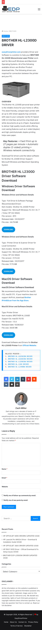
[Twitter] (11, 379)
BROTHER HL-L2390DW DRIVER (19, 367)
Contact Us (22, 622)
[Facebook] (6, 379)
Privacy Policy (33, 622)
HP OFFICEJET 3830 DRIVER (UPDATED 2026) (20, 546)
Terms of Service (16, 626)
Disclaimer (28, 626)
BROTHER (12, 31)
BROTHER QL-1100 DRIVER (18, 364)
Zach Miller (21, 408)
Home (5, 31)
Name (4, 469)
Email (4, 478)
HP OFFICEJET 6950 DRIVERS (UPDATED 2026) (21, 536)
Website (5, 487)
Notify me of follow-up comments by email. (20, 495)
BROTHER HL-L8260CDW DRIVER (20, 359)
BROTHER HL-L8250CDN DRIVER (20, 356)
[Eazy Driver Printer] (11, 9)
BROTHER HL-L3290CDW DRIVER (20, 362)
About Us (13, 622)
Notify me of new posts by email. (16, 500)
